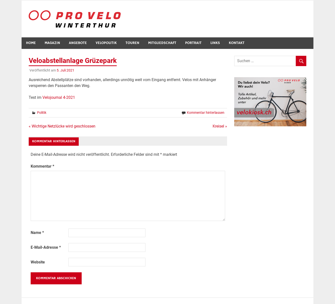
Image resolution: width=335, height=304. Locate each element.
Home (31, 43)
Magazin (52, 43)
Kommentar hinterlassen (205, 113)
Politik (41, 113)
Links (215, 43)
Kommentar (42, 166)
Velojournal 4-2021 (58, 97)
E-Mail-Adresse (46, 247)
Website (38, 262)
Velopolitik (106, 43)
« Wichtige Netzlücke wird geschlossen (62, 126)
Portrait (193, 43)
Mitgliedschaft (162, 43)
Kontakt (237, 43)
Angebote (78, 43)
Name (37, 232)
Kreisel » (220, 126)
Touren (132, 43)
